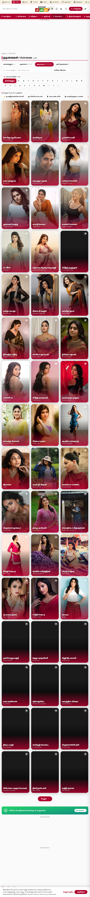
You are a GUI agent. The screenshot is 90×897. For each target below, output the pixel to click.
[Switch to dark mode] (61, 9)
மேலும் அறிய (68, 892)
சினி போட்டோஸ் (35, 96)
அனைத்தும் (10, 81)
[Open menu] (85, 9)
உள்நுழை (77, 9)
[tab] (9, 64)
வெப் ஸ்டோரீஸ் (53, 96)
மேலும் (44, 799)
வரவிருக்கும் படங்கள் (74, 96)
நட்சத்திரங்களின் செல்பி (13, 96)
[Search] (66, 9)
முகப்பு (4, 53)
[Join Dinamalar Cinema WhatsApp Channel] (56, 9)
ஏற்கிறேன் (81, 892)
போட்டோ (12, 53)
